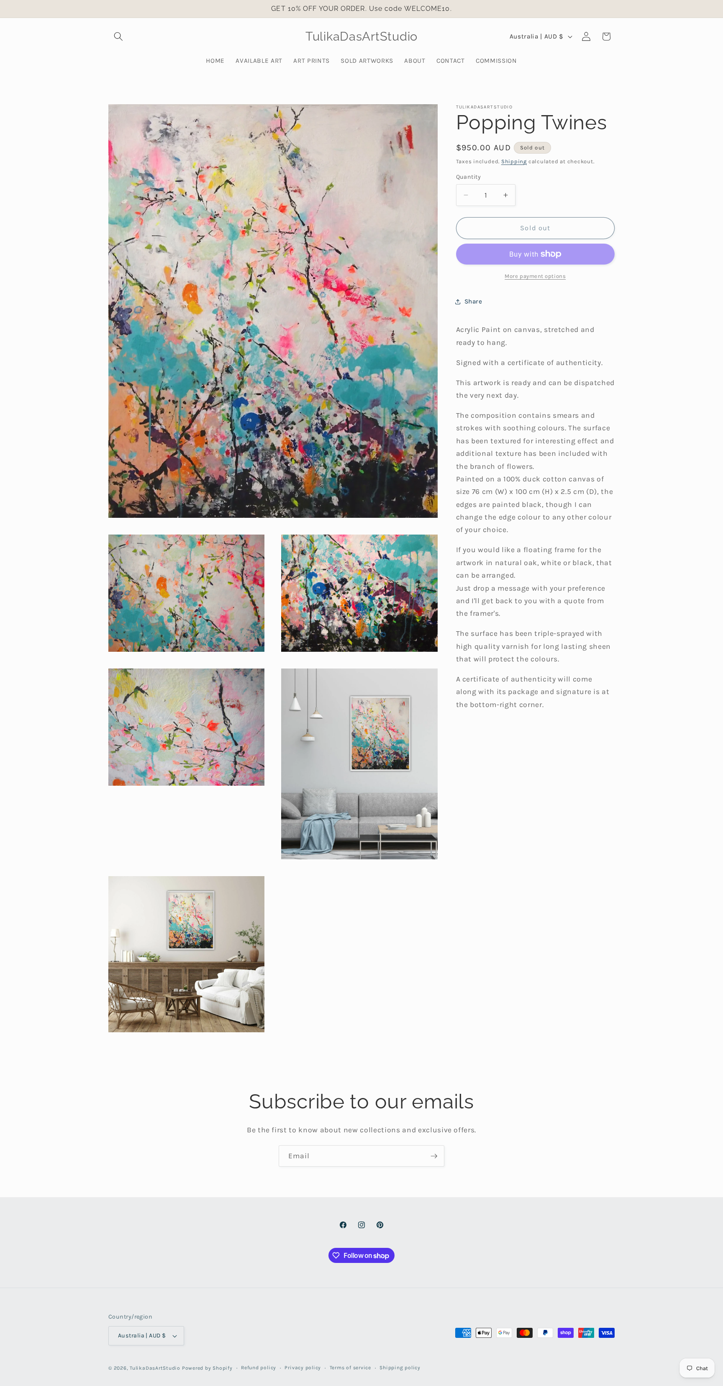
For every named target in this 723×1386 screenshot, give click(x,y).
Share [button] (473, 302)
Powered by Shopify (207, 1368)
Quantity (468, 176)
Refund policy (258, 1368)
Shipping (514, 161)
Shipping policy (399, 1368)
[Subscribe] (434, 1156)
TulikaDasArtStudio (155, 1368)
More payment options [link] (535, 276)
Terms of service (350, 1368)
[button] (118, 36)
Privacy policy (303, 1368)
